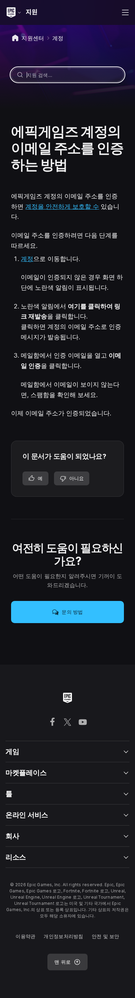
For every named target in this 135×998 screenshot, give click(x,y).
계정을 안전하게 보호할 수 (62, 206)
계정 (27, 258)
